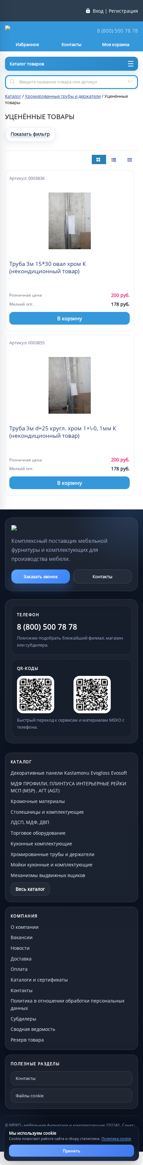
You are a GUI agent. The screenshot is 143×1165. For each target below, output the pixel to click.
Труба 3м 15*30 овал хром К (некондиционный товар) (47, 267)
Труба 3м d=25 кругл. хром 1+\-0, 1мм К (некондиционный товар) (62, 432)
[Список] (130, 159)
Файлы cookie (30, 1096)
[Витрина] (99, 159)
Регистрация (123, 11)
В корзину (69, 318)
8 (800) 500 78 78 (117, 31)
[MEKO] (47, 527)
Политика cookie (116, 1138)
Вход (98, 11)
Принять (71, 1151)
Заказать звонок (41, 576)
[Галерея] (114, 159)
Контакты (102, 576)
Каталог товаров (27, 64)
